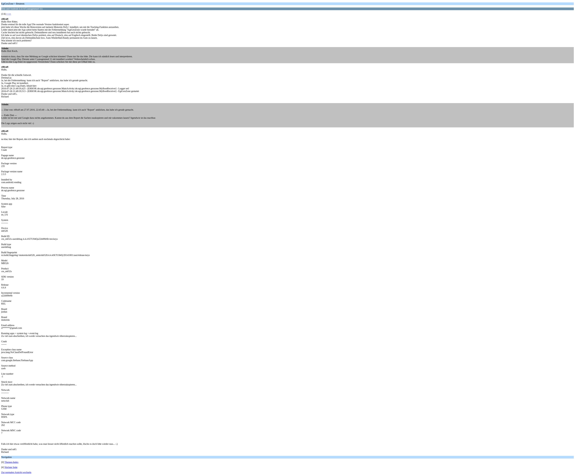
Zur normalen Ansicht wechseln (16, 472)
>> (9, 14)
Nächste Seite (10, 467)
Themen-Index (11, 462)
